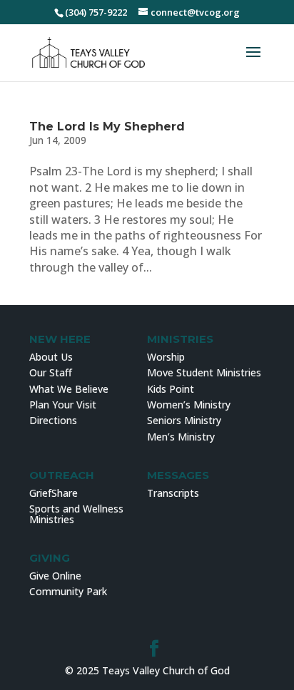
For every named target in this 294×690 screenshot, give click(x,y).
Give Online (55, 575)
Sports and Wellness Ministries (76, 514)
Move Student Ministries (204, 372)
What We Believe (68, 389)
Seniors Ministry (184, 420)
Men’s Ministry (181, 436)
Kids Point (170, 389)
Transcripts (173, 493)
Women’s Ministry (188, 404)
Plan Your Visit (62, 404)
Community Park (68, 591)
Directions (53, 420)
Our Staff (50, 372)
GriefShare (53, 493)
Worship (166, 357)
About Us (51, 357)
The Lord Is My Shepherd (107, 126)
